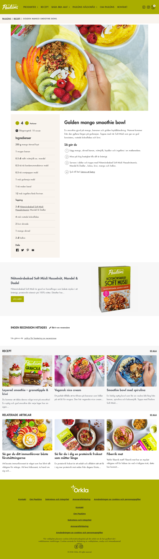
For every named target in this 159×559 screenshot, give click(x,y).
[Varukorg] (153, 7)
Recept (45, 7)
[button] (28, 250)
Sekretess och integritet (57, 499)
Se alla (153, 351)
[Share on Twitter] (22, 250)
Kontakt (122, 7)
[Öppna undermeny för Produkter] (37, 7)
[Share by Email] (33, 250)
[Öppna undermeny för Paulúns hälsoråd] (97, 7)
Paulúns (6, 19)
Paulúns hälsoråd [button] (84, 7)
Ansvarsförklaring (81, 499)
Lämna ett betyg (88, 171)
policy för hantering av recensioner (40, 338)
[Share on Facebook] (17, 250)
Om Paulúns (107, 7)
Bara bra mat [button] (60, 7)
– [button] (17, 123)
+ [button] (26, 123)
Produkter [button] (29, 7)
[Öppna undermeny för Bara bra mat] (69, 7)
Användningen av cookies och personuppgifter (117, 499)
